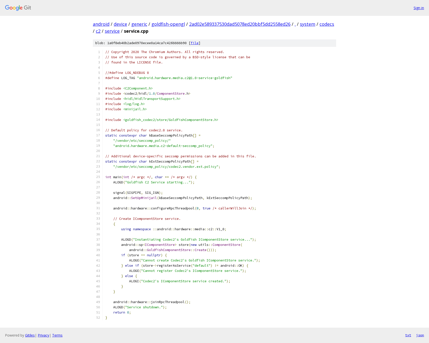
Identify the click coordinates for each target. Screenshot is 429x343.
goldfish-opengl (168, 24)
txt (408, 335)
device (120, 24)
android (101, 24)
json (420, 335)
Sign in (419, 7)
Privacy (43, 335)
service (112, 31)
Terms (57, 335)
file (195, 43)
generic (139, 24)
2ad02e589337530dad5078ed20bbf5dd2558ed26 (239, 24)
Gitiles (30, 335)
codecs (327, 24)
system (307, 24)
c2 (98, 31)
